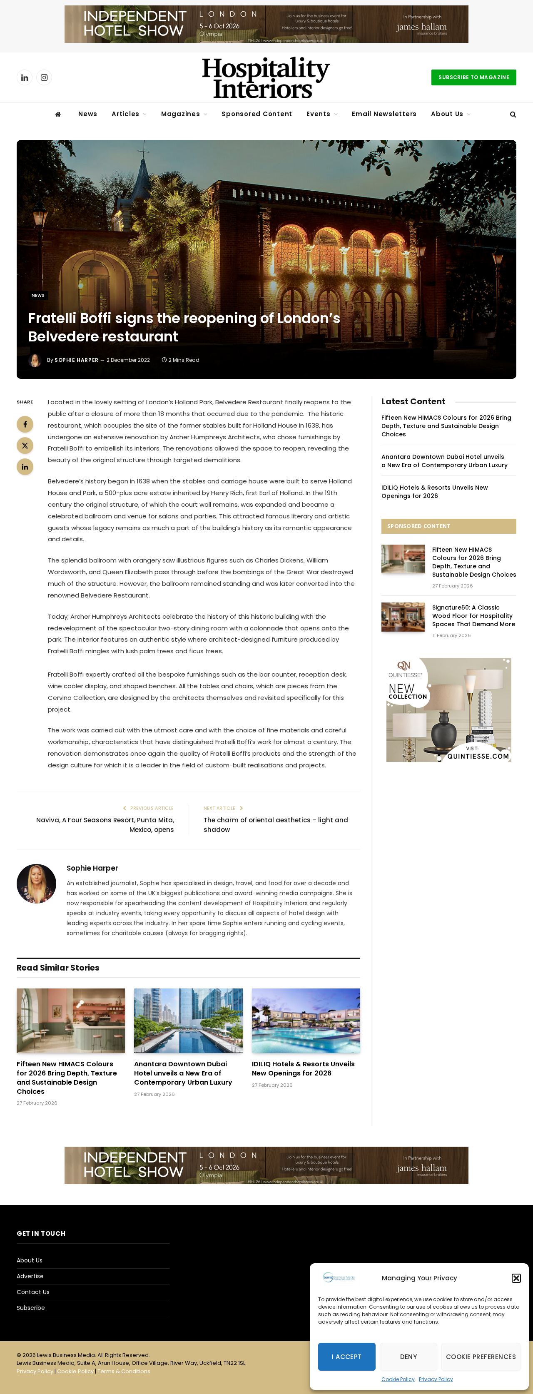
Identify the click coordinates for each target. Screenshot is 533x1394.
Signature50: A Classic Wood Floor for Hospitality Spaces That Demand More (473, 615)
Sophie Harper (77, 359)
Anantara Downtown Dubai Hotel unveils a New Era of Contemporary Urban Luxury (183, 1073)
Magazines (180, 114)
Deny (408, 1356)
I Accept (347, 1356)
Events (318, 114)
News (87, 114)
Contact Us (33, 1292)
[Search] (512, 114)
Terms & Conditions (123, 1371)
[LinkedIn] (25, 466)
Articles (125, 114)
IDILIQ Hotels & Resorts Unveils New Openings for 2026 (303, 1069)
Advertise (30, 1276)
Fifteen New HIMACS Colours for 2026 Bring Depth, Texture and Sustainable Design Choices (67, 1078)
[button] (516, 1278)
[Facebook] (25, 424)
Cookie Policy (398, 1379)
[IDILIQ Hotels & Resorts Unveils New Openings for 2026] (306, 1020)
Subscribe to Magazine (473, 77)
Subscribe (31, 1308)
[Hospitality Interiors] (266, 77)
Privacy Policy (436, 1379)
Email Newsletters (384, 114)
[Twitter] (25, 445)
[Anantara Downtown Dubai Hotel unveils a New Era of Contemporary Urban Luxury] (188, 1020)
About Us (447, 114)
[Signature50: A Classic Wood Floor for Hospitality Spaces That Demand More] (403, 616)
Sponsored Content (257, 114)
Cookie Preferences (481, 1356)
